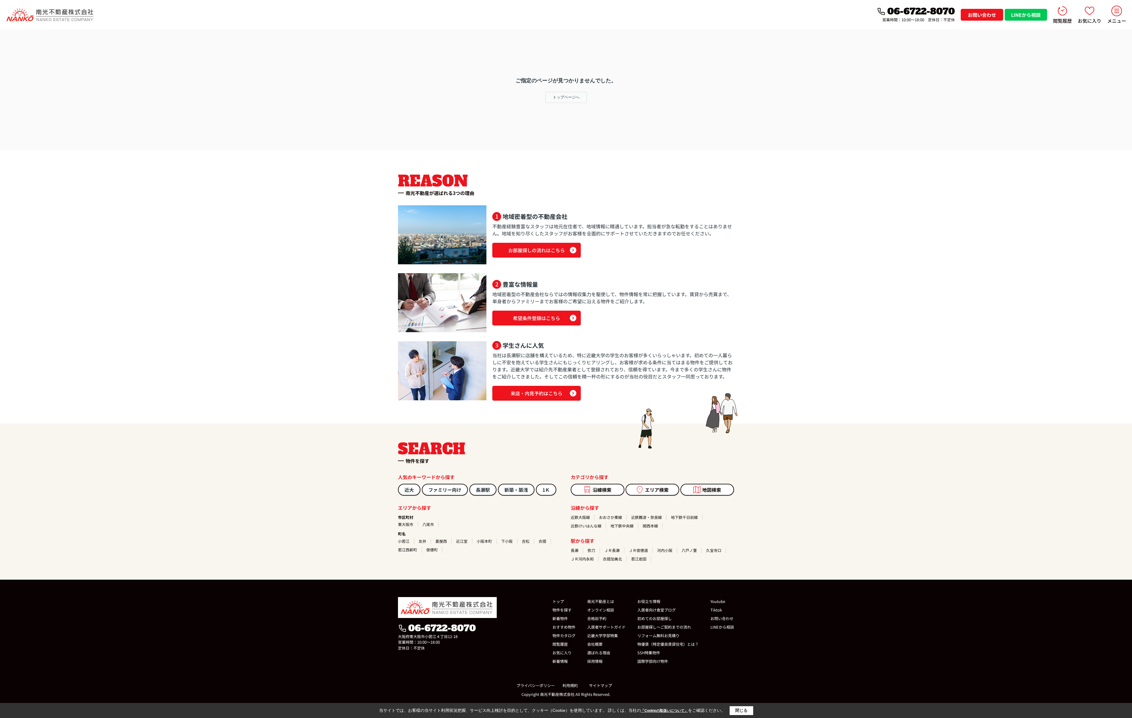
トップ (558, 601)
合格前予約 (596, 618)
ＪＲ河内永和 (582, 559)
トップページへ (566, 97)
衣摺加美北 (612, 559)
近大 (409, 489)
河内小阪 (664, 550)
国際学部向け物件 (652, 661)
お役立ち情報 (648, 601)
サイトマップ (600, 685)
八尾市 (428, 524)
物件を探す (562, 610)
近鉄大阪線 (580, 517)
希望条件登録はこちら (536, 318)
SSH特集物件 (648, 652)
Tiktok (716, 610)
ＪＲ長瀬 (612, 550)
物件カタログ (563, 635)
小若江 (403, 541)
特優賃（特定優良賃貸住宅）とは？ (668, 644)
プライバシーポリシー (535, 685)
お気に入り (1089, 20)
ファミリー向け (444, 489)
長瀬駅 (483, 489)
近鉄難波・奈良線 (646, 517)
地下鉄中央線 (622, 526)
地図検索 (711, 489)
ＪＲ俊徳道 (638, 550)
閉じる (741, 710)
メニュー (1116, 20)
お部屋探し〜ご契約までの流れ (664, 627)
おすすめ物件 (563, 627)
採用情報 (595, 661)
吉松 (525, 541)
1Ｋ (546, 489)
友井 (422, 541)
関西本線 (650, 526)
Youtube (717, 601)
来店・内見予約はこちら (536, 393)
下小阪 (507, 541)
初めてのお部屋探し (654, 618)
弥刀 (591, 550)
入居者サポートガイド (606, 627)
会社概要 (595, 644)
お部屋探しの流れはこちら (536, 250)
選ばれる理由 (598, 652)
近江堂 (462, 541)
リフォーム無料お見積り (658, 635)
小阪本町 (484, 541)
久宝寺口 (713, 550)
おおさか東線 (610, 517)
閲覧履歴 (1062, 20)
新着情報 (560, 661)
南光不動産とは (600, 601)
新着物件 (560, 618)
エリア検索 (657, 489)
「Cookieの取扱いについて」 (664, 711)
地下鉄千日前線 (684, 517)
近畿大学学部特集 (602, 635)
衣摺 (542, 541)
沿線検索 (602, 489)
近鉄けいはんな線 (586, 526)
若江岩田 (638, 559)
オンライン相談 (600, 610)
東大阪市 (405, 524)
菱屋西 (441, 541)
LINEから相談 (1026, 14)
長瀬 (574, 550)
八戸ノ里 (689, 550)
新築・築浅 (516, 489)
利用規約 (570, 685)
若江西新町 (407, 550)
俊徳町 (432, 550)
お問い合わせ (982, 14)
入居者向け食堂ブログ (656, 610)
